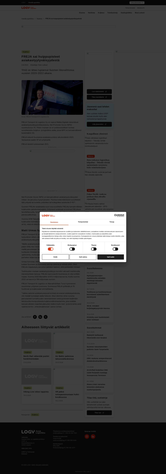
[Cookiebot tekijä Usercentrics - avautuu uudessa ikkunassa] (115, 215)
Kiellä (55, 257)
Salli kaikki (110, 257)
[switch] (72, 249)
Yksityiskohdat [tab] (83, 222)
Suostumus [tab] (54, 222)
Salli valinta (83, 257)
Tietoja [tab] (112, 222)
